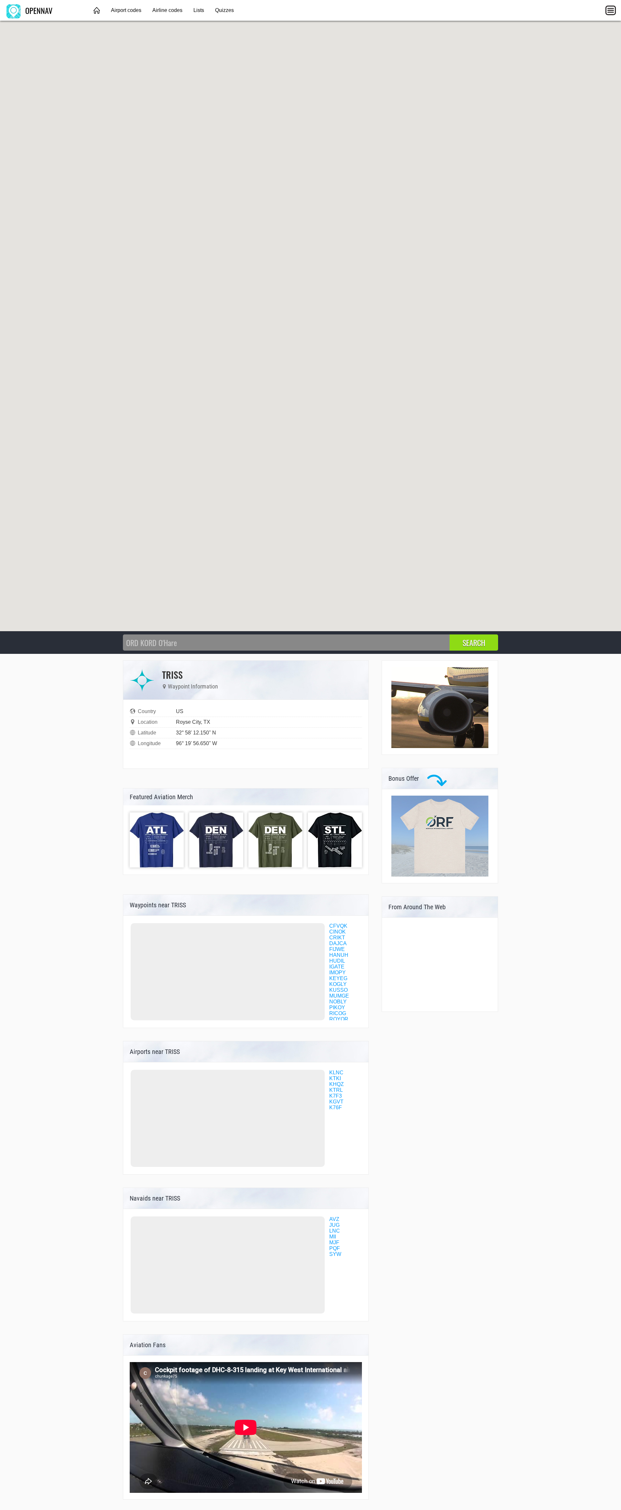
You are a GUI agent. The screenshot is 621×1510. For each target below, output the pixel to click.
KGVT (336, 1101)
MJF (334, 1242)
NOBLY (338, 1001)
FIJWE (337, 949)
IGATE (336, 966)
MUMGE (339, 996)
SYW (335, 1254)
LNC (334, 1231)
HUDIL (337, 961)
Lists (198, 10)
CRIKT (337, 937)
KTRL (336, 1090)
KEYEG (338, 978)
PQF (334, 1248)
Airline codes (167, 10)
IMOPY (337, 972)
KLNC (336, 1072)
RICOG (337, 1013)
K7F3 (335, 1096)
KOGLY (338, 984)
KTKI (335, 1078)
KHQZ (336, 1084)
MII (332, 1236)
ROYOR (338, 1019)
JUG (334, 1225)
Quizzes (224, 10)
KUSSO (338, 990)
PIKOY (337, 1007)
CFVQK (338, 926)
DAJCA (338, 943)
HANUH (338, 955)
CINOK (337, 931)
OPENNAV (37, 10)
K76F (335, 1107)
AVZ (334, 1219)
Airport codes (126, 10)
